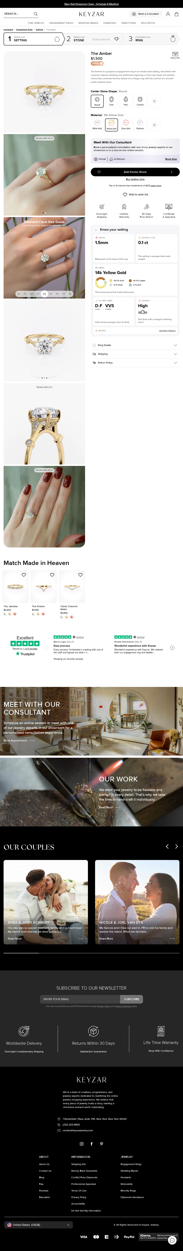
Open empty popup (33, 39)
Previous (8, 174)
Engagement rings (24, 29)
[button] (36, 23)
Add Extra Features (167, 331)
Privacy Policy (103, 1006)
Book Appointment (15, 740)
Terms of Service (123, 1006)
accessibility (78, 1203)
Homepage (8, 29)
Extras (95, 63)
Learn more (155, 185)
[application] (172, 1240)
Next (81, 174)
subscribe (131, 999)
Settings (39, 29)
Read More (106, 807)
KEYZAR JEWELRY (82, 13)
